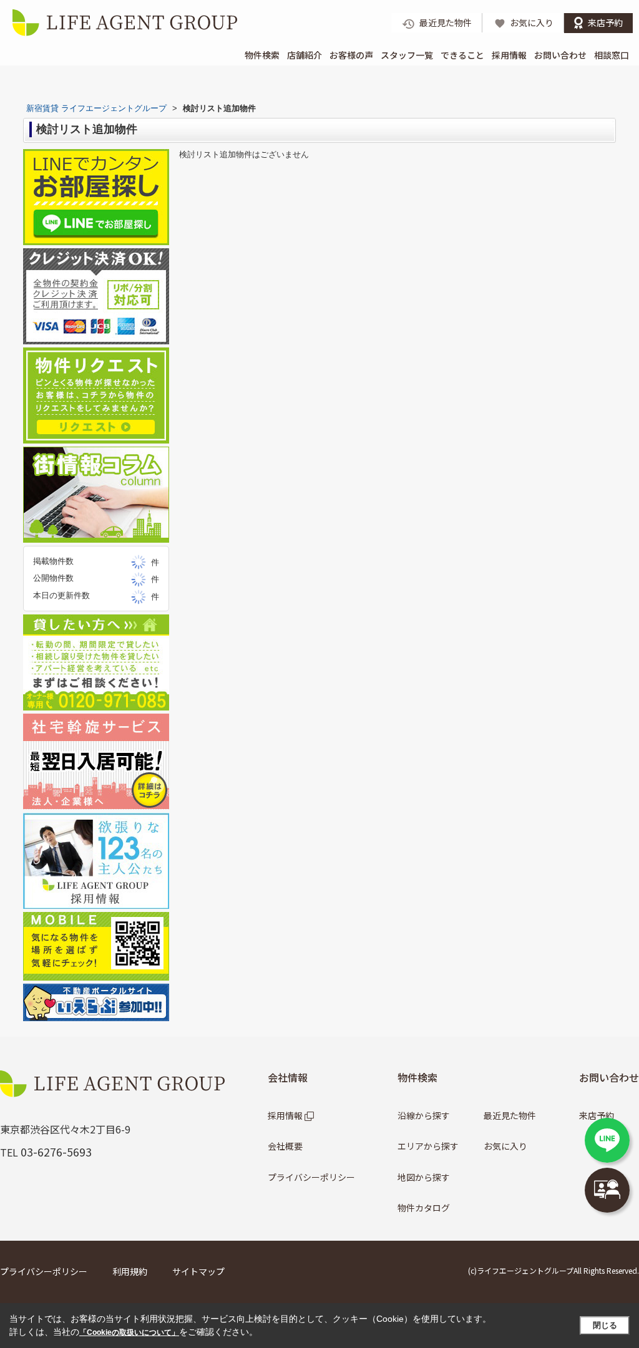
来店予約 (596, 1115)
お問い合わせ (560, 55)
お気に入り (505, 1146)
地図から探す (424, 1177)
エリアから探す (428, 1146)
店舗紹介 (304, 55)
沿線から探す (424, 1115)
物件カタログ (424, 1207)
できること (462, 55)
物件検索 (262, 55)
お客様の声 (351, 55)
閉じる (605, 1325)
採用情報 (509, 55)
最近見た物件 (510, 1115)
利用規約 (129, 1271)
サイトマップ (198, 1271)
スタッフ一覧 (407, 55)
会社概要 (285, 1146)
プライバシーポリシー (311, 1177)
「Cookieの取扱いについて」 (129, 1332)
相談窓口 (611, 55)
